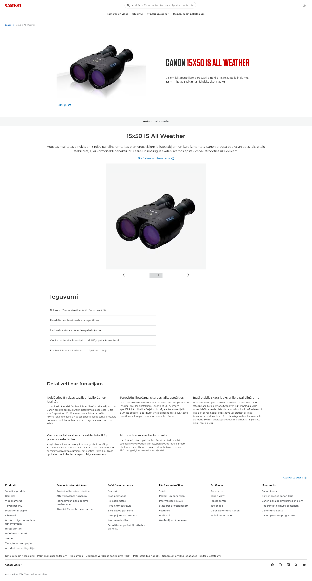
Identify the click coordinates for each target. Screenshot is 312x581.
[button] (125, 275)
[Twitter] (296, 564)
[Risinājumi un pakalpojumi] (206, 14)
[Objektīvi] (144, 14)
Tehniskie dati (162, 121)
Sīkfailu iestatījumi (210, 556)
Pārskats (147, 121)
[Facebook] (272, 564)
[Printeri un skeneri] (170, 14)
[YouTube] (304, 564)
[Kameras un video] (129, 14)
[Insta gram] (280, 564)
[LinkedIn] (288, 564)
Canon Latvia (13, 564)
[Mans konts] (304, 5)
